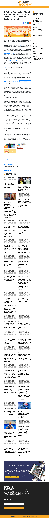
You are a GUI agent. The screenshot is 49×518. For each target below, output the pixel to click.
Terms (26, 489)
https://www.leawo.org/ (9, 164)
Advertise (27, 493)
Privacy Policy (28, 491)
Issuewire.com (23, 45)
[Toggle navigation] (4, 7)
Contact (27, 495)
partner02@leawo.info (8, 159)
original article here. (8, 170)
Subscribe (13, 508)
